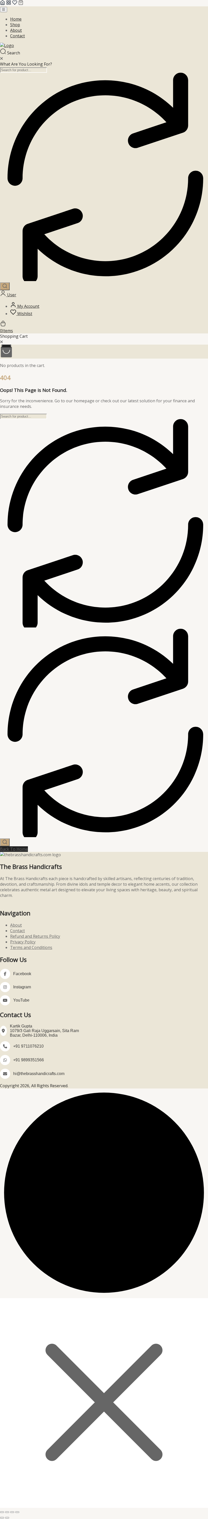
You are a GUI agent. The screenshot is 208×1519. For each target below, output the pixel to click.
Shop (15, 24)
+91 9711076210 (28, 1046)
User (11, 295)
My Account (27, 306)
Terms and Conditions (31, 947)
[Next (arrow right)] (7, 1517)
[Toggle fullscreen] (7, 1512)
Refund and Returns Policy (35, 936)
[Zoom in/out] (2, 1512)
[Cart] (20, 3)
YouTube (21, 1000)
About (16, 30)
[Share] (12, 1512)
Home (16, 19)
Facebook (22, 974)
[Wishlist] (14, 3)
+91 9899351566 (28, 1060)
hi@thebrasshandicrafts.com (38, 1073)
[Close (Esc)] (17, 1512)
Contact (17, 36)
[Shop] (8, 3)
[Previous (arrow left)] (2, 1517)
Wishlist (24, 313)
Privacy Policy (23, 942)
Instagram (22, 987)
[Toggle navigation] (3, 9)
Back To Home (14, 849)
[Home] (2, 3)
